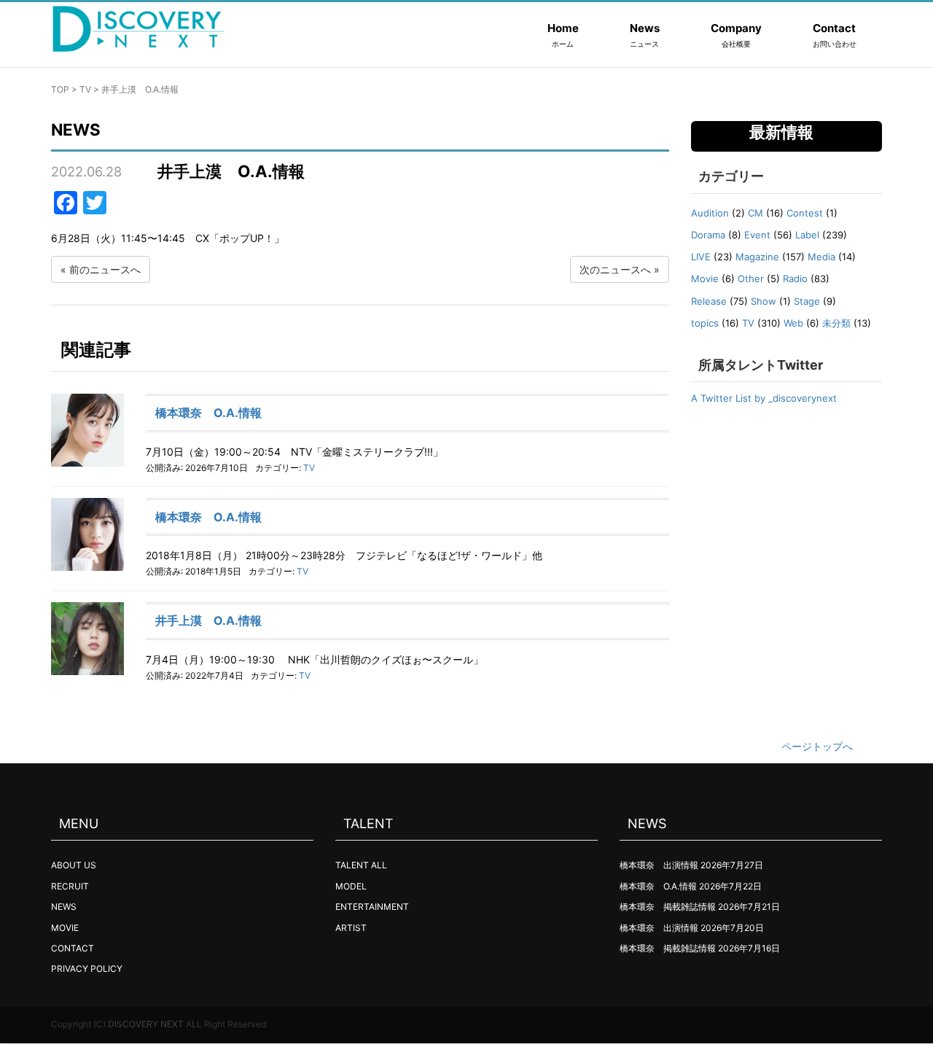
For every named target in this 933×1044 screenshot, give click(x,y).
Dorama (708, 235)
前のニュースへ (105, 269)
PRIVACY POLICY (86, 968)
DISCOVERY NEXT (146, 1023)
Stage (807, 301)
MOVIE (65, 927)
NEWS (64, 906)
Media (821, 256)
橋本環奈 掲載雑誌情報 (668, 906)
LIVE (701, 256)
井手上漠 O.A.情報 (208, 620)
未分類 (836, 323)
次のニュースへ (615, 269)
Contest (804, 213)
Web (793, 323)
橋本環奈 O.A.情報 (208, 412)
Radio (795, 278)
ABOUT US (73, 865)
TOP (60, 89)
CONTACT (72, 948)
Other (751, 278)
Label (807, 235)
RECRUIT (70, 886)
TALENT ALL (361, 865)
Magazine (757, 256)
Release (709, 301)
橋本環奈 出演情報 (659, 865)
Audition (710, 213)
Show (763, 301)
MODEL (351, 886)
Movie (705, 278)
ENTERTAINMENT (372, 906)
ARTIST (351, 927)
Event (757, 235)
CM (755, 213)
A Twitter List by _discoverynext (764, 398)
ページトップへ (817, 746)
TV (85, 89)
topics (705, 323)
